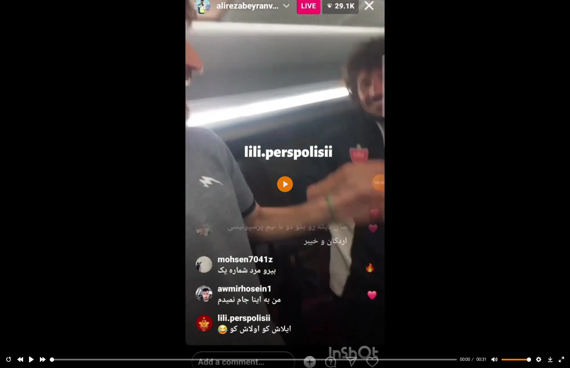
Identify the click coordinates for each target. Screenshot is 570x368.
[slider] (254, 359)
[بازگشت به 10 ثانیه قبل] (20, 359)
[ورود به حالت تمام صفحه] (561, 359)
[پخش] (31, 359)
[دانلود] (550, 359)
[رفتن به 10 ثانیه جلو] (43, 359)
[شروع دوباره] (8, 359)
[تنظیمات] (538, 359)
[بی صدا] (494, 359)
